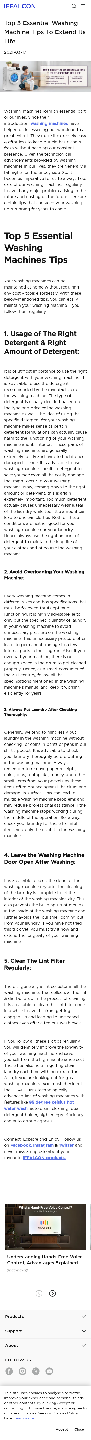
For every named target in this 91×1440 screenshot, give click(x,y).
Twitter (67, 1145)
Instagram (43, 1145)
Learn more (24, 1418)
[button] (52, 1293)
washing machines (49, 123)
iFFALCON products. (44, 1157)
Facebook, (21, 1145)
